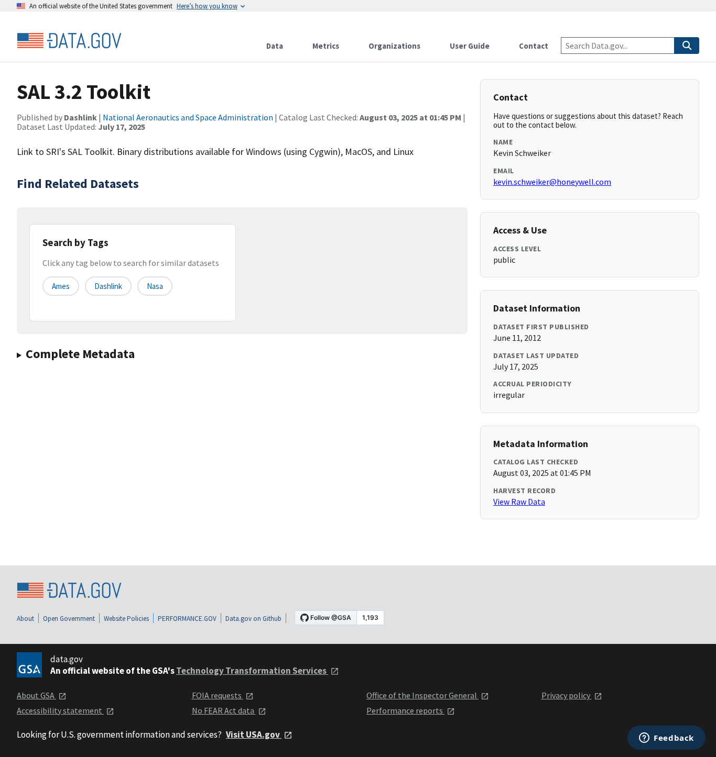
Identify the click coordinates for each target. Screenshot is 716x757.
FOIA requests (217, 695)
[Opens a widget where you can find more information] (666, 739)
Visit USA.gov (253, 734)
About (25, 618)
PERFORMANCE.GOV (187, 618)
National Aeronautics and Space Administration (188, 117)
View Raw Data (519, 501)
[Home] (69, 40)
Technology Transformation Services (252, 670)
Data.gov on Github (253, 618)
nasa (155, 286)
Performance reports (405, 710)
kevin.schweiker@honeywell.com (552, 181)
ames (61, 286)
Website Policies (126, 618)
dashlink (108, 286)
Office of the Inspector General (422, 695)
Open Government (69, 618)
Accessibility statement (60, 710)
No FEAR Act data (224, 710)
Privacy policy (566, 695)
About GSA (36, 695)
